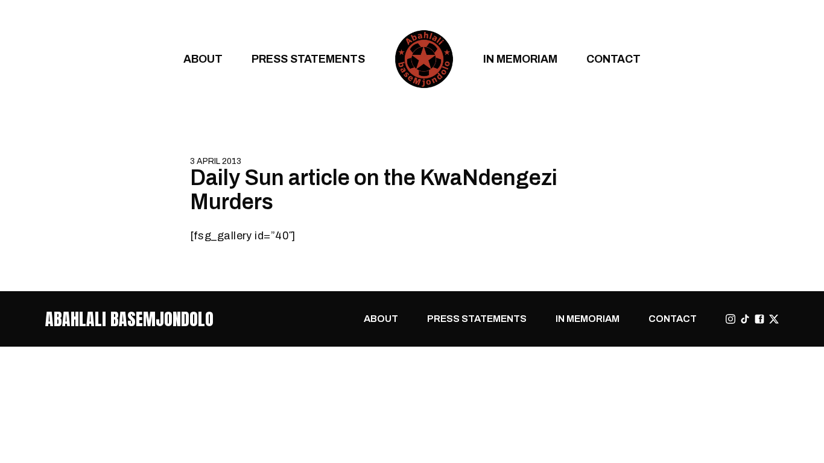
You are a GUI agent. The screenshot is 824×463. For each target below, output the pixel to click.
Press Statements (308, 59)
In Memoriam (520, 59)
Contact (613, 59)
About (203, 59)
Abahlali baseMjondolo (129, 319)
